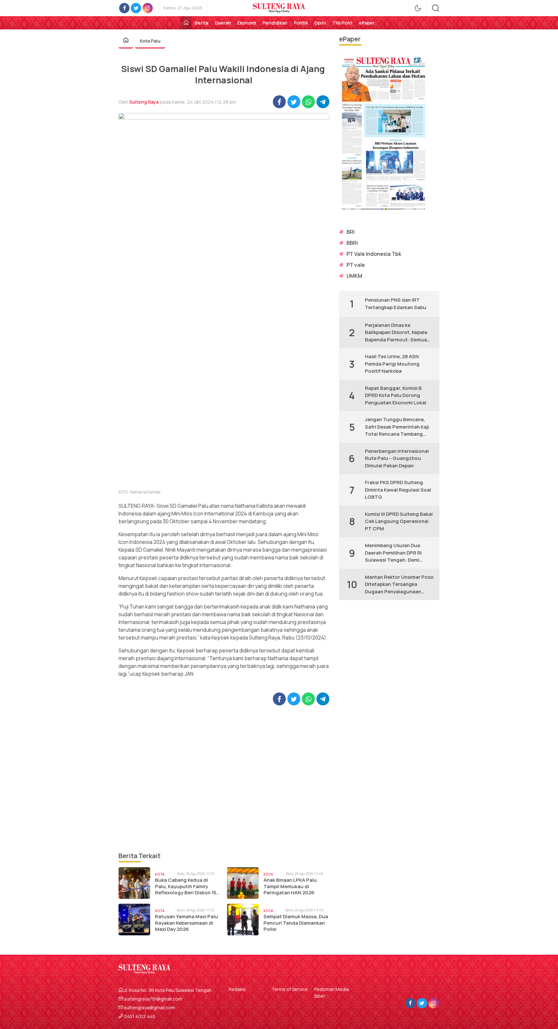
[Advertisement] (224, 778)
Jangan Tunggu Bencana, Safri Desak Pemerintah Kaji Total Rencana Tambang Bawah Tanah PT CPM (397, 427)
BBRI (352, 242)
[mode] (418, 8)
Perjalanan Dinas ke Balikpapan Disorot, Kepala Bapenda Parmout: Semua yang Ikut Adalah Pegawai (396, 333)
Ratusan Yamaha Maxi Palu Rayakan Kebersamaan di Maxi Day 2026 (186, 922)
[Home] (186, 22)
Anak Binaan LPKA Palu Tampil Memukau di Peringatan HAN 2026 (290, 886)
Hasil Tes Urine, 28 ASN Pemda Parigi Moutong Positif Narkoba (392, 363)
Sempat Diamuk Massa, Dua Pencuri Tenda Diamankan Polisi (296, 922)
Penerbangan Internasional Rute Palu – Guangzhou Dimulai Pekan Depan (397, 458)
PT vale (355, 264)
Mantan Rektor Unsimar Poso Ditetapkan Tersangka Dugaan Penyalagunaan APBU (399, 585)
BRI (350, 231)
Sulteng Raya (144, 102)
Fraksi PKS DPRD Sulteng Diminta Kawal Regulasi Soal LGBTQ (398, 489)
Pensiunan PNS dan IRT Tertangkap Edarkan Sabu (395, 303)
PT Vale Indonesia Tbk (373, 253)
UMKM (354, 275)
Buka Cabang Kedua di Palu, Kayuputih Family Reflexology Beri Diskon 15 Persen (185, 886)
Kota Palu (150, 41)
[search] (435, 8)
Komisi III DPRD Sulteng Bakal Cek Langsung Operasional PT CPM (399, 521)
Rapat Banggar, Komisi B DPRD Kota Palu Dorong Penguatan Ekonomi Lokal (395, 395)
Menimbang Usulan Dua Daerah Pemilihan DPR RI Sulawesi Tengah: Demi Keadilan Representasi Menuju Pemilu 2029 (393, 553)
